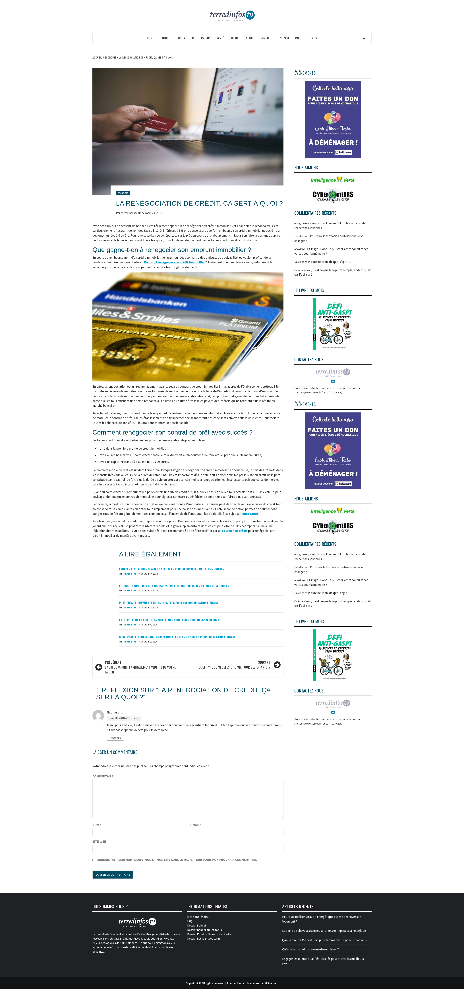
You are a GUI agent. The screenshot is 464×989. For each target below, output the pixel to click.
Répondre (115, 737)
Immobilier (267, 38)
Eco (193, 38)
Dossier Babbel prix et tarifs (204, 930)
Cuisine (234, 38)
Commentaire (104, 776)
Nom (96, 825)
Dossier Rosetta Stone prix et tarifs (209, 934)
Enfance (250, 38)
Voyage (284, 38)
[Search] (364, 38)
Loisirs (312, 38)
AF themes (271, 983)
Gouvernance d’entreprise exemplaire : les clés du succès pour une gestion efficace (177, 637)
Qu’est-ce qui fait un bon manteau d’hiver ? (310, 949)
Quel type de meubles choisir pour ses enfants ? (234, 664)
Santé (220, 38)
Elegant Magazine (248, 983)
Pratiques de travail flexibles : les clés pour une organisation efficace (168, 603)
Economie (123, 193)
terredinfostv (129, 213)
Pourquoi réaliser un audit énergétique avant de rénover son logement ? (321, 919)
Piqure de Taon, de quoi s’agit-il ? (329, 262)
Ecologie (165, 38)
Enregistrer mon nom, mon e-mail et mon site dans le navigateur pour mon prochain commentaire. (177, 859)
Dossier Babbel (196, 925)
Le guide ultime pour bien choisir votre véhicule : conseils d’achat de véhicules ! (175, 586)
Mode (298, 38)
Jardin (180, 38)
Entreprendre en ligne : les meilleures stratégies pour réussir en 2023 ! (170, 620)
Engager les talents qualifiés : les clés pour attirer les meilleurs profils (171, 569)
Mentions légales (198, 917)
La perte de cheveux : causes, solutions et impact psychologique (324, 931)
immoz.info (249, 514)
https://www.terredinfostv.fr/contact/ (318, 392)
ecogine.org (302, 223)
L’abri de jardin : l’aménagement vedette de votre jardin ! (140, 667)
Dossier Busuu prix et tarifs (203, 938)
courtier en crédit (234, 531)
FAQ (189, 921)
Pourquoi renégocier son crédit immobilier (174, 262)
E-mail (196, 825)
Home (150, 38)
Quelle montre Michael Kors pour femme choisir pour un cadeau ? (324, 940)
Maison (206, 38)
